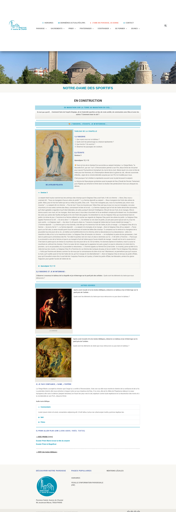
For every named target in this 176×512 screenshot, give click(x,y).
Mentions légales (115, 471)
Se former (120, 28)
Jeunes (134, 28)
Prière (43, 422)
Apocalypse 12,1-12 (48, 266)
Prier (71, 28)
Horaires (75, 478)
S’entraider (103, 28)
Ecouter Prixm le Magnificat (46, 444)
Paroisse (40, 28)
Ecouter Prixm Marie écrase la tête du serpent (53, 441)
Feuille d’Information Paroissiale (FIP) (87, 484)
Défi (42, 417)
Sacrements (56, 28)
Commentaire (46, 407)
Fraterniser (86, 28)
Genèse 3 (44, 193)
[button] (165, 25)
